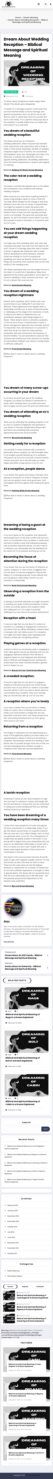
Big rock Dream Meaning (23, 886)
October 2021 (12, 1253)
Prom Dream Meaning (21, 349)
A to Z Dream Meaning (32, 1475)
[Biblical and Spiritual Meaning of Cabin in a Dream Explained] (26, 1085)
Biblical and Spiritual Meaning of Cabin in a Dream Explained (23, 1103)
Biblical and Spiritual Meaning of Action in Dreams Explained (25, 1172)
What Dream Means (14, 1276)
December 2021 (13, 1243)
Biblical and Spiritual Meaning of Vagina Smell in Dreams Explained (24, 1180)
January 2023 (12, 1211)
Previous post (10, 952)
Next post (9, 963)
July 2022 (10, 1232)
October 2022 (12, 1227)
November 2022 (13, 1221)
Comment (40, 1286)
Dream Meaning (11, 92)
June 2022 (11, 1237)
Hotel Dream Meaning (21, 285)
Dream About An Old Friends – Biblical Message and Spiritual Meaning (23, 956)
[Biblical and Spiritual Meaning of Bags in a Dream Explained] (26, 998)
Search (26, 1122)
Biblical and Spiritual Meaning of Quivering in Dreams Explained (26, 1164)
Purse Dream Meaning (21, 754)
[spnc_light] (51, 4)
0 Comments (29, 96)
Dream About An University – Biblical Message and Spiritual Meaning (23, 967)
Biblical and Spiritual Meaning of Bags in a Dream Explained (23, 1016)
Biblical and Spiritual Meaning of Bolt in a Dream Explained (23, 1059)
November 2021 (13, 1248)
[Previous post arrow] (47, 955)
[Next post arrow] (47, 967)
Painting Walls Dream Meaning (25, 491)
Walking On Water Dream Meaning (27, 170)
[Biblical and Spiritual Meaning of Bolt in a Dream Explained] (26, 1042)
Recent (10, 1286)
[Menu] (38, 4)
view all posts (9, 942)
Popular (25, 1286)
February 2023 (12, 1205)
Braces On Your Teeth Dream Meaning (29, 670)
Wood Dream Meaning (22, 438)
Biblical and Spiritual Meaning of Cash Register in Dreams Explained (25, 1147)
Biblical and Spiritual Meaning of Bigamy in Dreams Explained (25, 1155)
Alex (25, 92)
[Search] (46, 4)
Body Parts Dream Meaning (24, 585)
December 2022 (13, 1216)
